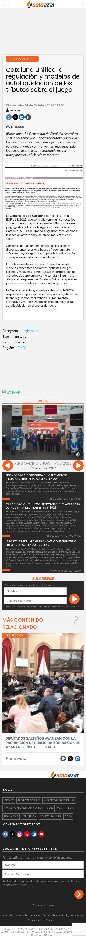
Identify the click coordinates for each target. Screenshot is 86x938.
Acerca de (21, 915)
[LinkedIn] (34, 834)
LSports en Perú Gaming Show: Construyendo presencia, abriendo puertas (41, 543)
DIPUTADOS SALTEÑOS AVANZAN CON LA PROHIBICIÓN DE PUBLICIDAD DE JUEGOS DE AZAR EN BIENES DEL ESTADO (43, 742)
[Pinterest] (27, 834)
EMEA (22, 348)
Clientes (35, 915)
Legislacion (30, 331)
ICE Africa (29, 816)
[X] (12, 834)
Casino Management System (23, 808)
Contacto (50, 920)
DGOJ (68, 816)
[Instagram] (20, 834)
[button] (82, 4)
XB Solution (65, 808)
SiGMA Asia (11, 816)
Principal (7, 915)
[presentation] (7, 466)
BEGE (50, 808)
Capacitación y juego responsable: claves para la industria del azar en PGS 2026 (43, 506)
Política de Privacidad (55, 915)
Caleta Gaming (50, 816)
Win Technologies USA (59, 800)
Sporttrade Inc (29, 800)
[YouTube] (41, 834)
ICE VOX (9, 800)
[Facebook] (5, 834)
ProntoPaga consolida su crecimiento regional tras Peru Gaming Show (36, 477)
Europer (14, 110)
